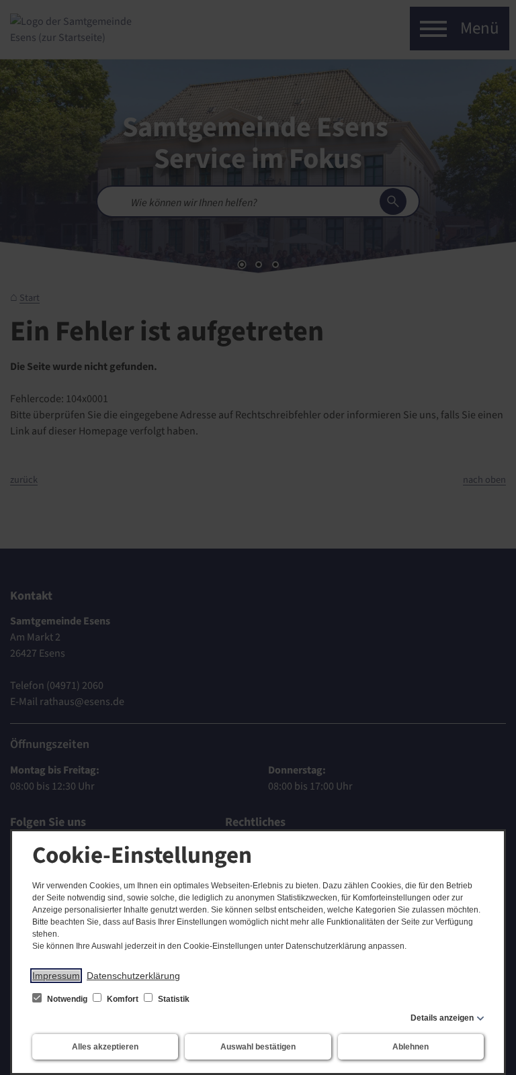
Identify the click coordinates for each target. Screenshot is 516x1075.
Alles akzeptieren (105, 1046)
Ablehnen (410, 1046)
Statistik (172, 999)
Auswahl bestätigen (258, 1046)
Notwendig (67, 999)
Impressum (56, 975)
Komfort (122, 999)
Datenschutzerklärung (133, 975)
